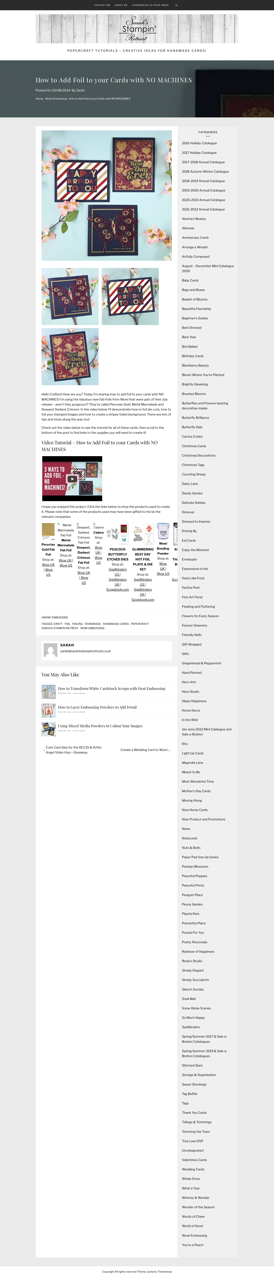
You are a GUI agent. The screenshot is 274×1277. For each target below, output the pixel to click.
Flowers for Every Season (200, 616)
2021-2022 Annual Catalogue (203, 209)
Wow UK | (66, 560)
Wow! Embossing (55, 617)
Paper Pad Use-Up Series (200, 857)
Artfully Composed (195, 256)
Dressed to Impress (196, 521)
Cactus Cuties (192, 436)
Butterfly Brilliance (195, 417)
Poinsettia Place (194, 923)
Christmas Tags (193, 465)
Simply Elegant (193, 970)
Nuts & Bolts (191, 848)
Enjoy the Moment (195, 550)
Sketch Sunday (193, 989)
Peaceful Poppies (194, 876)
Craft (58, 624)
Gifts (185, 654)
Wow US (66, 565)
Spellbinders (191, 1027)
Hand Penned (192, 672)
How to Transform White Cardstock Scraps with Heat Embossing (111, 688)
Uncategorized (193, 1150)
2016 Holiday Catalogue (199, 143)
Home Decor (191, 710)
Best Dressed (192, 327)
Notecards (189, 838)
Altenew (188, 228)
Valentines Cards (194, 1160)
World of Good (192, 1226)
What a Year (191, 1188)
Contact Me (102, 5)
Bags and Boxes (193, 290)
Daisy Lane (190, 484)
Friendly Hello (192, 635)
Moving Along (192, 800)
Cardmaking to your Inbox (150, 5)
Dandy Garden (192, 493)
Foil (67, 624)
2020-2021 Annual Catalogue (203, 200)
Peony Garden (192, 904)
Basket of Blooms (194, 299)
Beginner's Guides (195, 318)
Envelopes (189, 559)
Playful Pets (190, 914)
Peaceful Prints (193, 885)
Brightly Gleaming (195, 384)
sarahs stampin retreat (60, 628)
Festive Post (191, 587)
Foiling (77, 624)
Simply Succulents (195, 980)
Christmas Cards (194, 446)
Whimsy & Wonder (195, 1198)
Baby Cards (190, 280)
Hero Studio (190, 691)
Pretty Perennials (194, 942)
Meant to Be (191, 772)
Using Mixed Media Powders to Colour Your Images (100, 725)
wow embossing (92, 628)
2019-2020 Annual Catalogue (203, 190)
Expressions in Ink (195, 569)
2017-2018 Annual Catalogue (203, 162)
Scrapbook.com (117, 589)
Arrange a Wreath (195, 247)
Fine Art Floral (192, 597)
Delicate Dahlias (193, 503)
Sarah (80, 90)
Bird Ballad (189, 346)
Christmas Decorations (198, 455)
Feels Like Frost (193, 578)
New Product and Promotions (203, 819)
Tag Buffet (189, 1094)
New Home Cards (195, 810)
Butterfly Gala (192, 427)
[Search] (176, 5)
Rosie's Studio (192, 961)
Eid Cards (189, 540)
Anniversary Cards (195, 237)
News (186, 829)
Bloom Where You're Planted (203, 375)
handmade (93, 624)
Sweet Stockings (194, 1084)
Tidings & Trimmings (197, 1122)
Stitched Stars (192, 1065)
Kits (185, 744)
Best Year (189, 337)
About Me (121, 5)
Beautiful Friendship (196, 309)
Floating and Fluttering (198, 606)
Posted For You (193, 932)
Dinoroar (188, 512)
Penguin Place (192, 895)
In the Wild (190, 720)
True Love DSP (192, 1141)
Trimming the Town (196, 1131)
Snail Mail (189, 999)
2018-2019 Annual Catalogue (203, 181)
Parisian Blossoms (195, 866)
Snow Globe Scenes (196, 1008)
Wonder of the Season (198, 1207)
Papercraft (140, 624)
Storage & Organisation (199, 1075)
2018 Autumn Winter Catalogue (205, 171)
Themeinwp (165, 1271)
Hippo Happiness (194, 701)
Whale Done (191, 1179)
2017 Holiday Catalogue (199, 153)
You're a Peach (193, 1245)
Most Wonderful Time (198, 781)
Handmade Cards (116, 624)
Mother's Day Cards (196, 791)
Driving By (189, 531)
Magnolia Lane (192, 762)
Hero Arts (189, 682)
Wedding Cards (193, 1169)
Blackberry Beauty (195, 365)
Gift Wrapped (192, 644)
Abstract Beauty (194, 219)
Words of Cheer (193, 1216)
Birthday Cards (193, 356)
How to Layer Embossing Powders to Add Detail (97, 707)
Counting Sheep (194, 474)
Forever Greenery (194, 625)
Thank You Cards (194, 1112)
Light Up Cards (193, 753)
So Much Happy (193, 1017)
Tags (185, 1103)
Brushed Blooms (194, 394)
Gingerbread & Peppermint (201, 663)
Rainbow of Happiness (198, 951)
